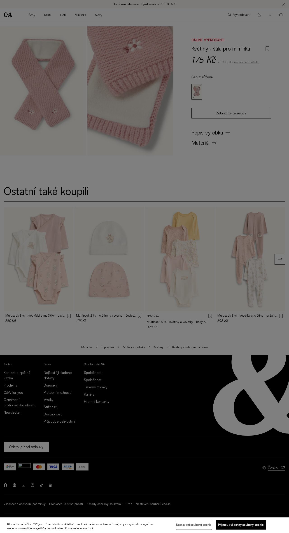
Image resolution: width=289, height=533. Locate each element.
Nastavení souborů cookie (194, 524)
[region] (144, 525)
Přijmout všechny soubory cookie (241, 524)
